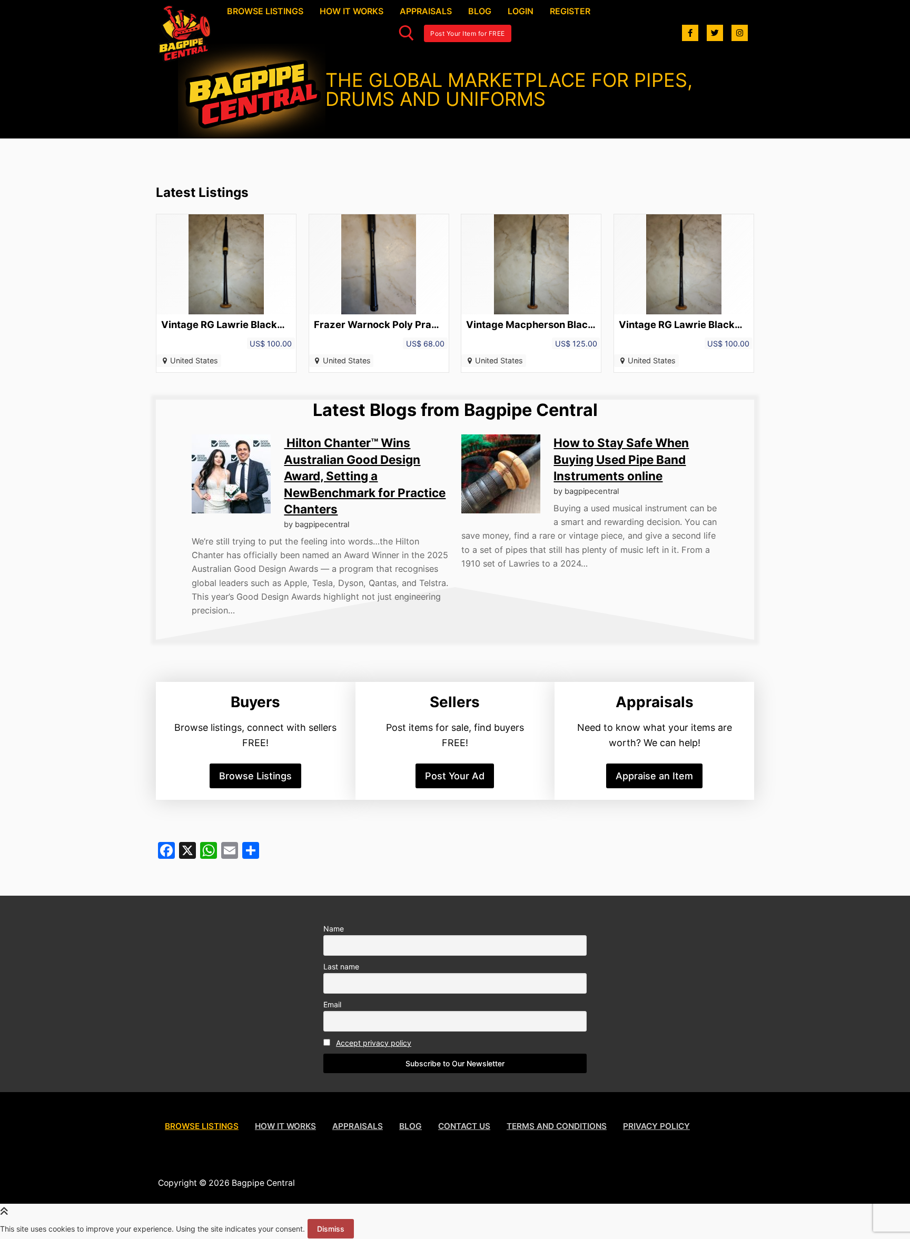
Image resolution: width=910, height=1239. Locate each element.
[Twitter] (715, 33)
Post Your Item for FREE (467, 33)
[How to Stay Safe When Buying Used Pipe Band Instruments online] (500, 473)
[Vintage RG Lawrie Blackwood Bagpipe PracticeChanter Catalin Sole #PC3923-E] (684, 293)
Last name (341, 966)
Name (333, 928)
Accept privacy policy (373, 1042)
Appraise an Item (654, 775)
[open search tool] (406, 33)
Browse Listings (255, 775)
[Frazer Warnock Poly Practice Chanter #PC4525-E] (379, 293)
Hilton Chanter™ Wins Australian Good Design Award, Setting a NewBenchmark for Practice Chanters (365, 475)
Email (332, 1004)
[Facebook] (690, 33)
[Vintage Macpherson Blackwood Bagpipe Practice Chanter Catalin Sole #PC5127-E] (531, 293)
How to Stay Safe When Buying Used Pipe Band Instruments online (621, 459)
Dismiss (330, 1228)
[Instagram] (739, 33)
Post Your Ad (454, 775)
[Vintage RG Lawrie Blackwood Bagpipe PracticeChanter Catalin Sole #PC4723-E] (226, 293)
